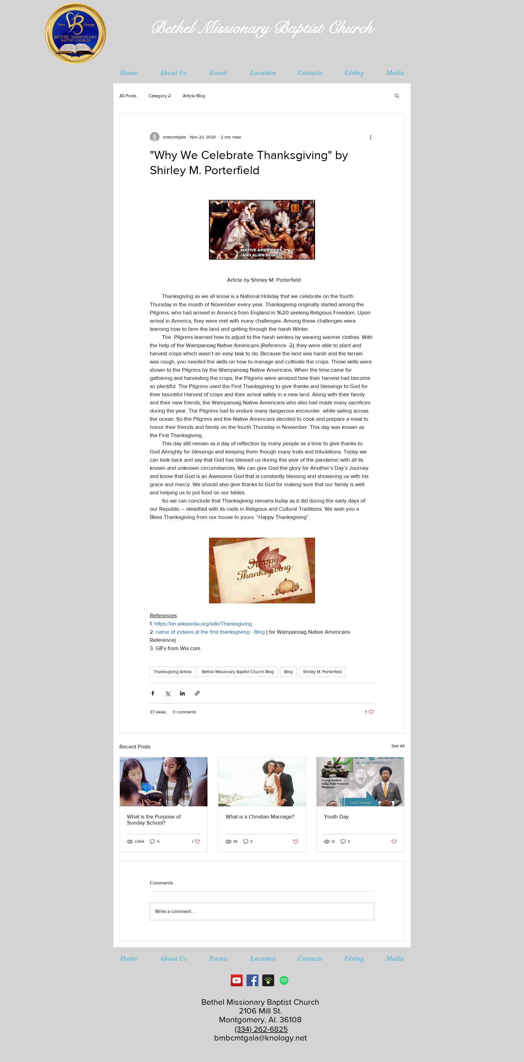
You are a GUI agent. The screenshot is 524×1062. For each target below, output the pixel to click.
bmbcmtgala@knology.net (260, 1037)
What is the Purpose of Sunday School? (154, 820)
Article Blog (194, 95)
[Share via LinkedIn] (182, 693)
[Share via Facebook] (153, 693)
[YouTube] (237, 980)
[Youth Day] (360, 781)
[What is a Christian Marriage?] (262, 781)
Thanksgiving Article (173, 671)
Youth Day (336, 817)
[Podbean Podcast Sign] (268, 980)
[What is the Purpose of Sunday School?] (163, 781)
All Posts (127, 95)
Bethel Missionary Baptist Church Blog (238, 671)
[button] (173, 72)
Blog (288, 671)
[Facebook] (252, 980)
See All (398, 745)
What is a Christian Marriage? (260, 817)
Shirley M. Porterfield (322, 671)
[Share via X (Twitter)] (167, 693)
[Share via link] (197, 693)
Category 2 (160, 95)
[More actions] (370, 137)
